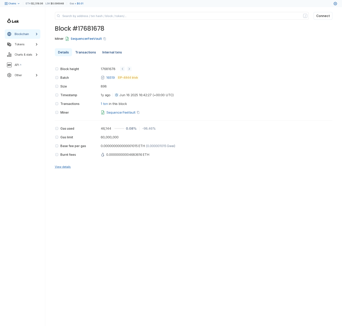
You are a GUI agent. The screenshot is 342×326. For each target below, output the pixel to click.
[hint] (57, 69)
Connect (323, 16)
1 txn (104, 104)
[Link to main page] (13, 20)
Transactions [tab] (85, 52)
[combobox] (117, 95)
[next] (129, 69)
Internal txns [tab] (112, 52)
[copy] (105, 39)
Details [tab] (63, 52)
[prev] (122, 69)
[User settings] (335, 4)
